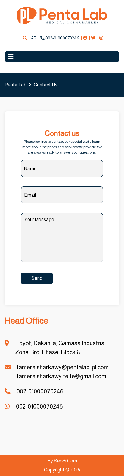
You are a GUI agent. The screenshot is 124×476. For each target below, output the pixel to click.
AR (33, 38)
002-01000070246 (62, 38)
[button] (62, 57)
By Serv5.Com (62, 460)
